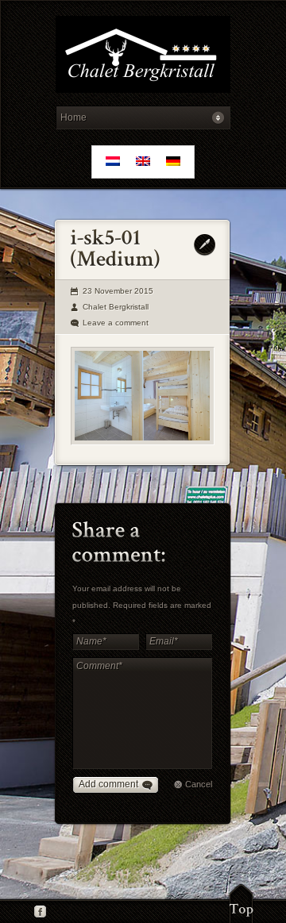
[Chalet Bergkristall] (142, 57)
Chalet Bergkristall (116, 306)
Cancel (198, 784)
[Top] (241, 903)
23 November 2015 (118, 291)
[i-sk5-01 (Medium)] (142, 396)
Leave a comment (116, 322)
